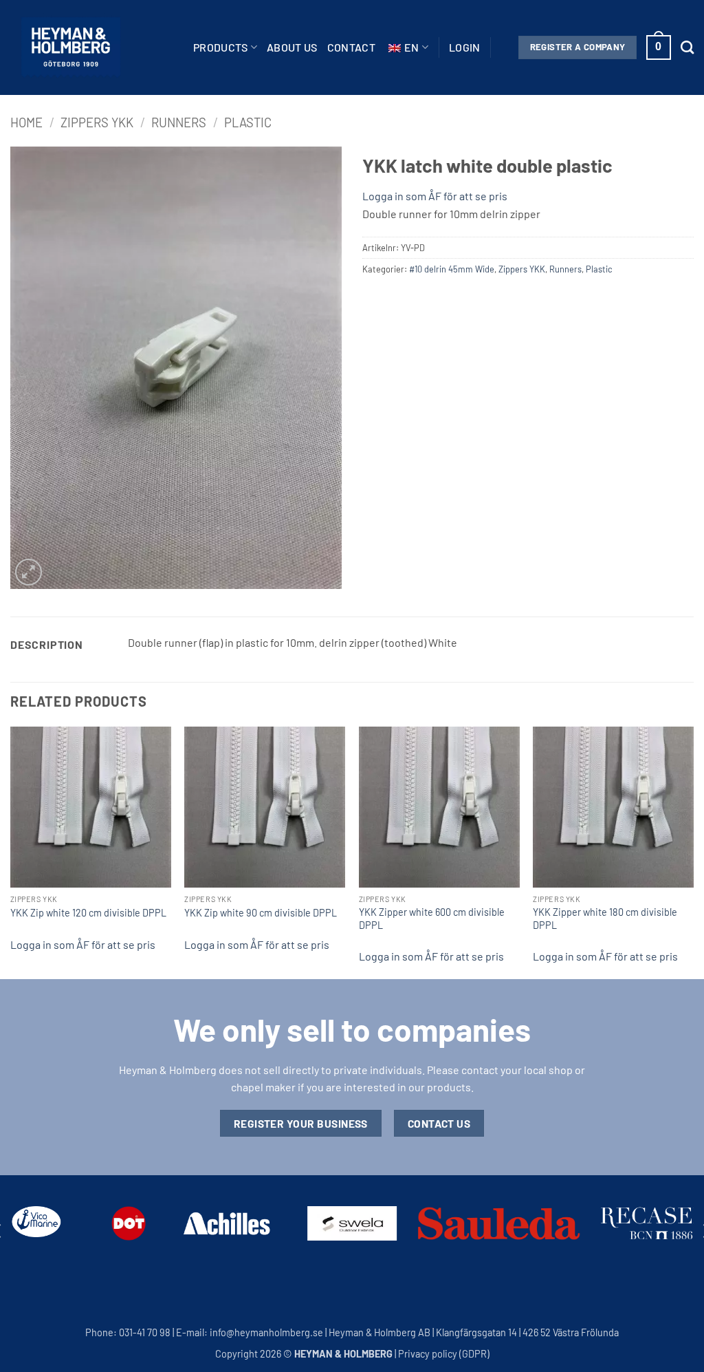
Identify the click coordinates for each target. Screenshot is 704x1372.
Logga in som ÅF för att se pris (434, 195)
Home (26, 122)
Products (220, 47)
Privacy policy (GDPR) (444, 1354)
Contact (351, 47)
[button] (465, 47)
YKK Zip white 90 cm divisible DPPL (260, 913)
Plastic (248, 122)
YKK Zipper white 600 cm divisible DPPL (432, 918)
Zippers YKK (96, 122)
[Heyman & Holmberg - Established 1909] (70, 47)
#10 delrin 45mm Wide (451, 269)
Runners (178, 122)
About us (292, 47)
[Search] (687, 47)
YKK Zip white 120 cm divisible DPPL (88, 913)
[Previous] (11, 851)
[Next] (693, 851)
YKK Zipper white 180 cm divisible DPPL (605, 918)
